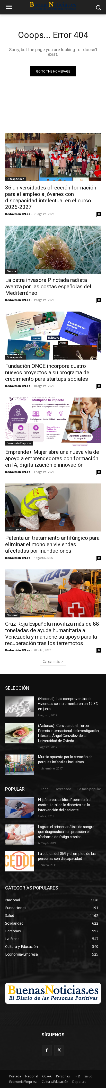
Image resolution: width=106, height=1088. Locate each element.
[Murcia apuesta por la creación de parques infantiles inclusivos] (19, 765)
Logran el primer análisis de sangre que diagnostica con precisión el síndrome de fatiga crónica (66, 832)
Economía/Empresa (19, 443)
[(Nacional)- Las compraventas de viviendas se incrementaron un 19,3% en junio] (19, 706)
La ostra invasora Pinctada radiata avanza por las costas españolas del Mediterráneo (48, 286)
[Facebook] (47, 1050)
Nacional (12, 615)
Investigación (15, 529)
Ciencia (11, 271)
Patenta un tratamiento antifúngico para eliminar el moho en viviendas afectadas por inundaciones (52, 544)
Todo (45, 789)
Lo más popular (89, 789)
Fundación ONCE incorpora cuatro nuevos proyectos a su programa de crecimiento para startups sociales (47, 372)
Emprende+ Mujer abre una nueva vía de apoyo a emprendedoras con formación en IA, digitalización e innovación (52, 458)
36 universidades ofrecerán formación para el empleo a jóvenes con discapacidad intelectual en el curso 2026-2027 (50, 197)
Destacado (63, 789)
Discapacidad (15, 179)
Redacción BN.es (17, 214)
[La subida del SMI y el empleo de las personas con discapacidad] (19, 861)
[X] (59, 1050)
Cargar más (51, 661)
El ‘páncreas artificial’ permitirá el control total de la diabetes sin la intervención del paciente (64, 805)
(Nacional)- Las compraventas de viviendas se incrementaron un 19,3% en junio (68, 704)
